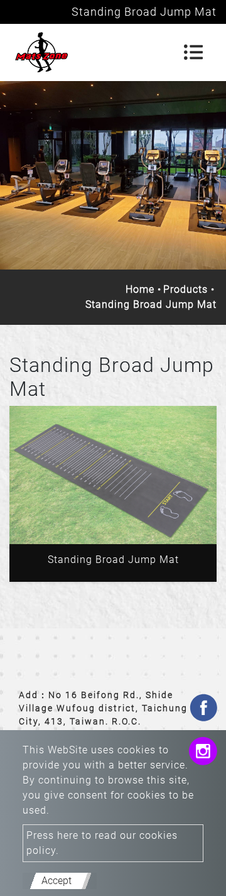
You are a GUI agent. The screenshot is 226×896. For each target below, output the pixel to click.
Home (140, 289)
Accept (56, 881)
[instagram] (202, 753)
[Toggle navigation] (193, 52)
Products (185, 289)
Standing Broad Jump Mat (113, 559)
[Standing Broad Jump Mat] (113, 475)
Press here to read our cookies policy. (102, 842)
